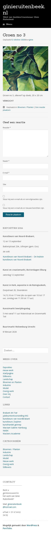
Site (4, 184)
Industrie (7, 385)
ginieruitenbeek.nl (24, 9)
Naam (6, 161)
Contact (6, 397)
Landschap (8, 379)
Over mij (7, 394)
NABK (5, 430)
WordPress (32, 525)
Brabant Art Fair (10, 412)
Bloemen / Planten (26, 107)
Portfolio (7, 528)
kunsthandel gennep (12, 424)
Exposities (7, 367)
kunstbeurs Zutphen (12, 421)
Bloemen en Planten (12, 382)
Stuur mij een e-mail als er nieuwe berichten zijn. (23, 208)
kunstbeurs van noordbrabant (16, 418)
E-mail (6, 172)
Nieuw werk (8, 461)
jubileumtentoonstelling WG (15, 415)
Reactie (7, 127)
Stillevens (7, 376)
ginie (31, 39)
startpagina (8, 373)
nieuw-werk (8, 370)
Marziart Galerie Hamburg (14, 427)
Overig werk (8, 391)
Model (6, 388)
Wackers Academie (11, 433)
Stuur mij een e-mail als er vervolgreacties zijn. (23, 199)
